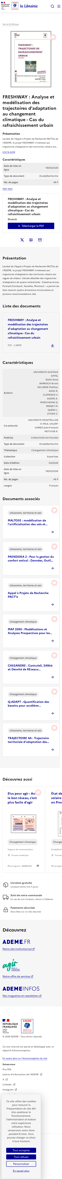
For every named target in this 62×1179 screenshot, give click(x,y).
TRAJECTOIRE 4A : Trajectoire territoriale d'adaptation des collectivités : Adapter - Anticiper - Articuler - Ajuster (31, 740)
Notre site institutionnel (17, 949)
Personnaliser (21, 1164)
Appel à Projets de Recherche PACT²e (28, 595)
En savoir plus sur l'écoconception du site (25, 1058)
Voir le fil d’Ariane (11, 24)
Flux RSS (7, 1069)
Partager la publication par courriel (40, 240)
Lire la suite (9, 152)
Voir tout (8, 189)
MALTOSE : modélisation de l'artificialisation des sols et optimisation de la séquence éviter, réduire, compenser (27, 522)
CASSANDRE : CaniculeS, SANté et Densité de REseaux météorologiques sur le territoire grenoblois (30, 667)
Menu (59, 6)
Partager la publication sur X (22, 240)
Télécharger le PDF (33, 226)
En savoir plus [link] (21, 1171)
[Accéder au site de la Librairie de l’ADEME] (29, 6)
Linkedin (7, 1084)
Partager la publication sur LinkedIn (31, 240)
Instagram (8, 1089)
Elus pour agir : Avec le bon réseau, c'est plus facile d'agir (23, 798)
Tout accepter (21, 1150)
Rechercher (52, 6)
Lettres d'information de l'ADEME (21, 1074)
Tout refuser (21, 1157)
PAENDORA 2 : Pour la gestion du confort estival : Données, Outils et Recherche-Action (31, 558)
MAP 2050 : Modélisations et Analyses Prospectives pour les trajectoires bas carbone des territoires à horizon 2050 (29, 631)
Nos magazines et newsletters (20, 996)
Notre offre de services (16, 976)
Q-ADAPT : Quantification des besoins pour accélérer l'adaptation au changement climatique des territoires (28, 704)
